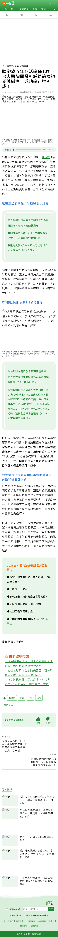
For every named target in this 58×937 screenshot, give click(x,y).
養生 (13, 9)
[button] (54, 9)
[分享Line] (22, 14)
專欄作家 (34, 926)
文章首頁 (24, 926)
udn (4, 65)
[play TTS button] (14, 149)
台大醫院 (8, 704)
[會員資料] (50, 3)
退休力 (51, 921)
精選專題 (32, 921)
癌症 (17, 65)
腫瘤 (22, 697)
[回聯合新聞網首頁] (4, 4)
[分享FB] (7, 14)
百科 (43, 9)
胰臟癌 (46, 157)
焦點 (4, 9)
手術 (30, 697)
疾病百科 (42, 921)
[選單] (54, 3)
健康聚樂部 (20, 921)
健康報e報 (14, 909)
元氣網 (10, 65)
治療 (39, 697)
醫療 (35, 9)
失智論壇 (24, 9)
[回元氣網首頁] (10, 3)
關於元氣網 (8, 921)
